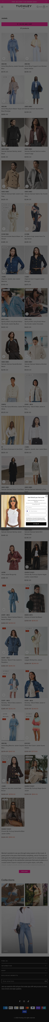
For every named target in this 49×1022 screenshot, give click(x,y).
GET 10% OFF (36, 523)
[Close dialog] (46, 496)
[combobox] (28, 511)
